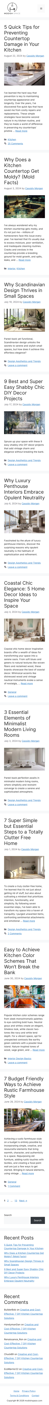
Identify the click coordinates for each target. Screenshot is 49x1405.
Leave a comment (17, 365)
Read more (21, 131)
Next (23, 1200)
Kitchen (12, 139)
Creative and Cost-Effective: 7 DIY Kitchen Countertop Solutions (23, 1313)
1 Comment (14, 1186)
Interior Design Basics (19, 1058)
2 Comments (15, 933)
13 (16, 1200)
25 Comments (15, 143)
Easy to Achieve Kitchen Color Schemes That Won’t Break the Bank (22, 961)
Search (8, 1215)
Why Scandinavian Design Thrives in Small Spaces (24, 290)
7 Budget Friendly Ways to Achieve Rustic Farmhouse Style (24, 1087)
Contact (35, 1395)
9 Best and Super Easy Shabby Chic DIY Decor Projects (24, 389)
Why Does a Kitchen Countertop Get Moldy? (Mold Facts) (21, 171)
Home (16, 1391)
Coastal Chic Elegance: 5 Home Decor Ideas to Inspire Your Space (24, 594)
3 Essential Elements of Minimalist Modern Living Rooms (20, 723)
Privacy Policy (29, 1391)
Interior (11, 268)
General (12, 692)
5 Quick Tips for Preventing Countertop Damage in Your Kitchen (21, 38)
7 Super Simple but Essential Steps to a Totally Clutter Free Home (23, 831)
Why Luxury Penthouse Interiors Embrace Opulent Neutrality (24, 489)
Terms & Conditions (19, 1395)
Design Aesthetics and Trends (24, 361)
